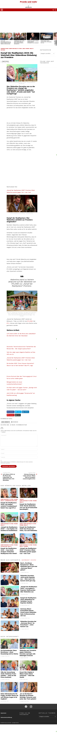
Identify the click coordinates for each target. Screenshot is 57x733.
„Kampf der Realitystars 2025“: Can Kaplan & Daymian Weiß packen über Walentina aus (28, 589)
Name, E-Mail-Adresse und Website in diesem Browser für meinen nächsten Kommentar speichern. (17, 462)
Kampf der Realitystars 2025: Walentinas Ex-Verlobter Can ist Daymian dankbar (28, 600)
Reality (3, 500)
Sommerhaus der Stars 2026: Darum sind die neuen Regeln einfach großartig (19, 42)
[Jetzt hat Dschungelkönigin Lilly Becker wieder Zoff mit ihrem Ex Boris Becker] (6, 36)
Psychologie (4, 546)
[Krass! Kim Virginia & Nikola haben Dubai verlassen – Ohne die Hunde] (28, 665)
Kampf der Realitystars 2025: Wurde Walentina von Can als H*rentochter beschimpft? (28, 506)
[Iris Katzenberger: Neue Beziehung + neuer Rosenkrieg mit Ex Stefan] (9, 644)
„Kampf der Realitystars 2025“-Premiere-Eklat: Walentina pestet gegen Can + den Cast (28, 550)
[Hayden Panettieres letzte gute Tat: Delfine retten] (46, 36)
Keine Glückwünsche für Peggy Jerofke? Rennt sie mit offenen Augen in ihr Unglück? (9, 696)
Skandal (26, 546)
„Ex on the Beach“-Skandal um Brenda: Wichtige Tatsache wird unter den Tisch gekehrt (28, 696)
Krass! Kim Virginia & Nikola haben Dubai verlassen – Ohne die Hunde (27, 674)
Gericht (22, 499)
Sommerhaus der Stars (11, 500)
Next (56, 39)
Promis (16, 499)
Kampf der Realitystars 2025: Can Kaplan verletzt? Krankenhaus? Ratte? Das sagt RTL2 (9, 505)
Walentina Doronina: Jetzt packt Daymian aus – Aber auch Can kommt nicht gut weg (27, 578)
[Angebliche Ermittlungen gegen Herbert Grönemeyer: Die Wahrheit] (33, 36)
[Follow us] (53, 9)
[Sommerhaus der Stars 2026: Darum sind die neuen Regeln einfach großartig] (19, 36)
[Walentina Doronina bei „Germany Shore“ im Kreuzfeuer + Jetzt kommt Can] (10, 626)
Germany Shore (29, 560)
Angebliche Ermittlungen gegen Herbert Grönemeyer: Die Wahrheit (33, 41)
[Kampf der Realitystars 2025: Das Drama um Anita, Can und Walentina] (28, 517)
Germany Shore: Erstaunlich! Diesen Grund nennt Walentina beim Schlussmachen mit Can (28, 612)
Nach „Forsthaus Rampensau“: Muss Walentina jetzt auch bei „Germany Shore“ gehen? (28, 566)
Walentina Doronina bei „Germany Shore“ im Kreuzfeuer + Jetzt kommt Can (28, 624)
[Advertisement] (28, 22)
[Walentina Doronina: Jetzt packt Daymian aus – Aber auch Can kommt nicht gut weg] (10, 580)
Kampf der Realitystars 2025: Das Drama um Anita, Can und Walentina (28, 528)
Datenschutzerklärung (6, 717)
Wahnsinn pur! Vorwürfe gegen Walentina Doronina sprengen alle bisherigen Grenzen (28, 653)
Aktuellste (28, 7)
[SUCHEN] (55, 9)
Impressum (3, 713)
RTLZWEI (30, 321)
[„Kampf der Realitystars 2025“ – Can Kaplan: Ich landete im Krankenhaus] (9, 517)
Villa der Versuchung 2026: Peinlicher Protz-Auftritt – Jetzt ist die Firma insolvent (8, 674)
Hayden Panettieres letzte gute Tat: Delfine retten (46, 41)
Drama (21, 523)
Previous (0, 39)
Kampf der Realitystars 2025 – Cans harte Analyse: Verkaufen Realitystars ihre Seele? (9, 550)
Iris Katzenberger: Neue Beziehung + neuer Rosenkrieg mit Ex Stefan (9, 652)
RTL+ (8, 323)
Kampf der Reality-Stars (7, 499)
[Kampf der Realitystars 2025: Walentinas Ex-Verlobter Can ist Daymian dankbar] (10, 602)
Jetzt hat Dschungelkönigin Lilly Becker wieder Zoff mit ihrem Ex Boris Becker (6, 42)
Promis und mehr (28, 2)
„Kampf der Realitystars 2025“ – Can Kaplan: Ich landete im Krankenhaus (9, 528)
